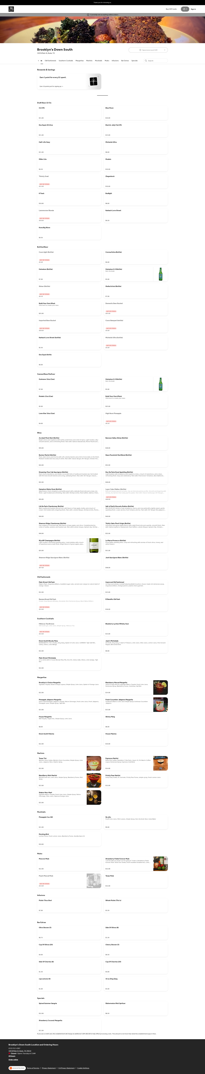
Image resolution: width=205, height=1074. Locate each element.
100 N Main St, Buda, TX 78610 (20, 1051)
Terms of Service (33, 1068)
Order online (13, 1060)
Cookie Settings (83, 1068)
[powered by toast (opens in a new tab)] (17, 1068)
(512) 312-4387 (14, 1048)
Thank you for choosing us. (102, 2)
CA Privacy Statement (66, 1068)
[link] (50, 60)
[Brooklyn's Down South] (11, 9)
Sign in (193, 9)
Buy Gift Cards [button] (171, 9)
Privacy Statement (49, 1068)
